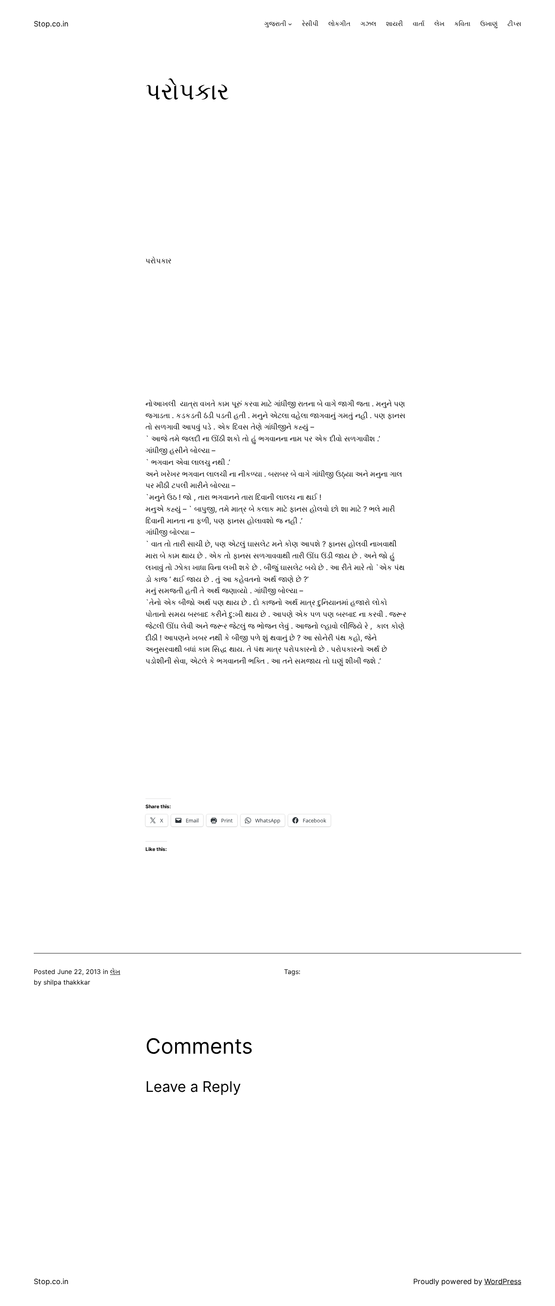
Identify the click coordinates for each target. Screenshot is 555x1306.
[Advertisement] (277, 185)
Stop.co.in (51, 24)
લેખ (115, 972)
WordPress (502, 1281)
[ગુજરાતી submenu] (290, 24)
